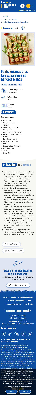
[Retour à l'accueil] (6, 2)
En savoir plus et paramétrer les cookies (18, 387)
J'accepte (25, 391)
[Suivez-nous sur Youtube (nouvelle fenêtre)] (16, 333)
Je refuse (11, 391)
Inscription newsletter (19, 285)
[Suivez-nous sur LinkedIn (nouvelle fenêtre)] (10, 333)
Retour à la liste (12, 244)
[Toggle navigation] (34, 6)
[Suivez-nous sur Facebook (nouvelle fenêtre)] (3, 333)
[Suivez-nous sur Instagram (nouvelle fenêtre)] (23, 333)
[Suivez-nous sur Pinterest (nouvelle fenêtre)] (30, 333)
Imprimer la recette (15, 250)
